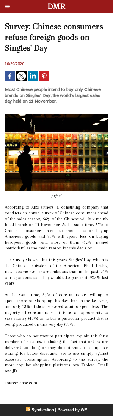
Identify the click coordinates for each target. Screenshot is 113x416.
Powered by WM (73, 410)
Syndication (43, 410)
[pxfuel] (56, 116)
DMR (56, 6)
